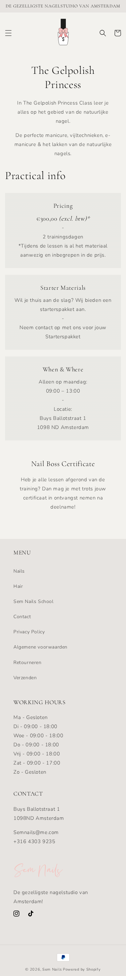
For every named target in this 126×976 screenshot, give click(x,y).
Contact (22, 616)
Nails (19, 571)
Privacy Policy (29, 632)
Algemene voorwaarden (40, 647)
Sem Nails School (33, 601)
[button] (8, 33)
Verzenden (25, 677)
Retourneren (27, 662)
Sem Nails (51, 969)
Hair (18, 586)
